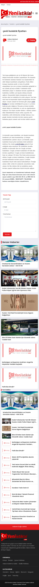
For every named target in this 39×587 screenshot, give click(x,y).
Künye (8, 5)
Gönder (7, 234)
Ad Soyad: (6, 199)
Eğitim (18, 572)
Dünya (12, 572)
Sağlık (5, 575)
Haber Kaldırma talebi (10, 564)
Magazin (30, 572)
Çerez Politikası (19, 560)
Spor (9, 575)
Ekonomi (23, 572)
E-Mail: (5, 207)
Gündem (6, 572)
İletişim (3, 5)
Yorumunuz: (7, 214)
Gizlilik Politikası (24, 564)
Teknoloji (15, 575)
